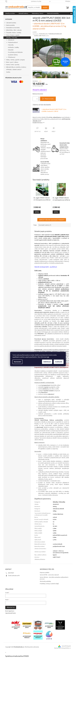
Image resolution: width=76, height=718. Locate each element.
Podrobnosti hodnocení (55, 34)
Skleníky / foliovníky (11, 38)
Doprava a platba (36, 1)
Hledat (45, 7)
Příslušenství (11, 57)
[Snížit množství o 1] (39, 100)
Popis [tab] (35, 225)
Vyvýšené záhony (13, 55)
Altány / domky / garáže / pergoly (15, 60)
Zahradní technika (11, 23)
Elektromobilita (10, 25)
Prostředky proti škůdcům (15, 52)
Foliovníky (11, 45)
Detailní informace (38, 123)
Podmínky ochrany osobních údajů (49, 584)
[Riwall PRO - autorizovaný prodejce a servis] (27, 635)
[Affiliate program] (49, 635)
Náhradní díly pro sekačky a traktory (16, 67)
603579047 (11, 573)
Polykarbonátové (13, 42)
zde (48, 357)
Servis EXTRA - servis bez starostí (49, 575)
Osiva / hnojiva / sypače (12, 35)
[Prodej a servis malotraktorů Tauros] (60, 625)
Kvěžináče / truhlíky (13, 47)
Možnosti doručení (38, 94)
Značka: (41, 36)
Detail (37, 212)
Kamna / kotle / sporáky (12, 65)
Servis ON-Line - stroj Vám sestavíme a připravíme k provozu (54, 578)
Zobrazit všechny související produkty (52, 219)
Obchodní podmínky (45, 581)
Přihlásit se (11, 607)
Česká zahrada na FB (13, 576)
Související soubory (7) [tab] (45, 225)
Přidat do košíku (49, 99)
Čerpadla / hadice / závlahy (13, 33)
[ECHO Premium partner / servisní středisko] (38, 625)
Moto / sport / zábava (12, 62)
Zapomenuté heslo (10, 613)
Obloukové (11, 40)
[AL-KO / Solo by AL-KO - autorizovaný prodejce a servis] (15, 625)
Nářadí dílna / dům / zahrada (14, 30)
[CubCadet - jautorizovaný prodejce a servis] (27, 625)
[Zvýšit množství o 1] (39, 98)
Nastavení (17, 362)
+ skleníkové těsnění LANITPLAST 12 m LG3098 (54, 110)
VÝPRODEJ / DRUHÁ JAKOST (14, 70)
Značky (8, 72)
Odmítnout (47, 362)
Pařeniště (10, 50)
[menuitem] (10, 13)
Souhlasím (58, 362)
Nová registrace (9, 611)
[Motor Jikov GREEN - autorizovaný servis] (49, 625)
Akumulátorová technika (13, 28)
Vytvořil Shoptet (66, 646)
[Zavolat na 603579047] (8, 1)
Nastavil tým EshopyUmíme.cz (62, 648)
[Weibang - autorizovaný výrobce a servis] (38, 635)
